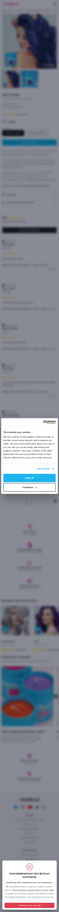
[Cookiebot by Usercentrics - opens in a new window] (43, 422)
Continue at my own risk (30, 905)
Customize (27, 487)
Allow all (29, 478)
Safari (51, 890)
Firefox (45, 890)
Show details (43, 468)
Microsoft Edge (19, 890)
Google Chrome (34, 890)
